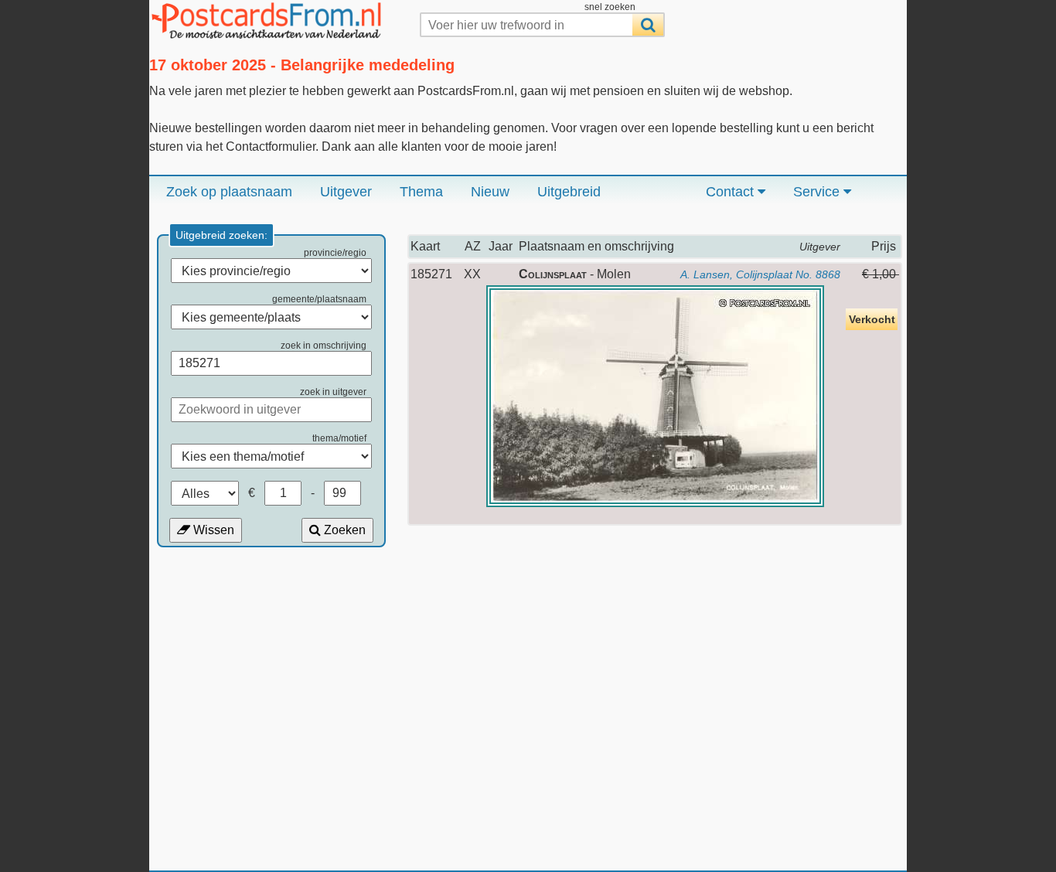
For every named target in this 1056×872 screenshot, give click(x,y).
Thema (421, 191)
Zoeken (343, 529)
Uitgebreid (569, 191)
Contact (732, 191)
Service (818, 191)
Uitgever (346, 191)
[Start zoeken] (647, 25)
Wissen (212, 529)
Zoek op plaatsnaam (229, 191)
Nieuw (490, 191)
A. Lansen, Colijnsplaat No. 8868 (760, 274)
